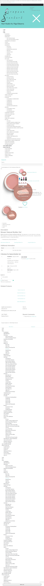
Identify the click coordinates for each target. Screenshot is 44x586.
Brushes (6, 107)
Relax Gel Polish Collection (10, 372)
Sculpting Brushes (10, 111)
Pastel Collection (10, 89)
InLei (3, 329)
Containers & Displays (9, 112)
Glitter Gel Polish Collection (13, 64)
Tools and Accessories (9, 141)
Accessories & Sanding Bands (11, 397)
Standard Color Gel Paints (12, 93)
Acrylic (6, 42)
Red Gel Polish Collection (12, 72)
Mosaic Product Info (6, 147)
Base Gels (9, 46)
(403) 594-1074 (4, 308)
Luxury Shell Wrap (10, 130)
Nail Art (6, 119)
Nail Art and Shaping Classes (13, 39)
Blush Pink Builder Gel (21, 292)
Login (3, 328)
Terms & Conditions (9, 155)
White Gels (9, 54)
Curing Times (6, 448)
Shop (4, 32)
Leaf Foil (8, 129)
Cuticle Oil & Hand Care (8, 412)
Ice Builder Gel (33, 316)
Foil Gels (8, 82)
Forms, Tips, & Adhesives (9, 118)
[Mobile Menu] (36, 27)
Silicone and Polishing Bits (12, 105)
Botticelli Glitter (10, 78)
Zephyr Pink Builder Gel (21, 301)
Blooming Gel (7, 56)
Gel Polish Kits (10, 60)
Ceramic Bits (9, 101)
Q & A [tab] (4, 227)
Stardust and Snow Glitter (12, 136)
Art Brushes (8, 408)
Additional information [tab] (6, 224)
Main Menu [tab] (11, 326)
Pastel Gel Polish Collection (12, 71)
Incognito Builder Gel (31, 242)
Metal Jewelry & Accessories (11, 430)
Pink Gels (9, 50)
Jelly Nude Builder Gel (21, 295)
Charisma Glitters (10, 125)
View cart (35, 8)
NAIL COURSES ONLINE (6, 444)
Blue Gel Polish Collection (10, 361)
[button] (3, 160)
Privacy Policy (8, 154)
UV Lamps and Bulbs (7, 442)
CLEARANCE (6, 332)
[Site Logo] (12, 17)
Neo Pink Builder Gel (21, 298)
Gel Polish (7, 58)
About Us (5, 455)
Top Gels (8, 53)
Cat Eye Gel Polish (8, 57)
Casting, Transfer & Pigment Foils (13, 122)
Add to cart (22, 584)
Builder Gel (6, 343)
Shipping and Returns (9, 152)
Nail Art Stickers (10, 133)
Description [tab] (5, 223)
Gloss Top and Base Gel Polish (13, 65)
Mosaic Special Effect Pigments (13, 123)
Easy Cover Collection (11, 79)
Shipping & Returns (4, 316)
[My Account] (36, 25)
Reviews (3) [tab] (5, 225)
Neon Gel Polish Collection (12, 68)
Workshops (7, 36)
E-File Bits (7, 97)
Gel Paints (7, 75)
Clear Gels (9, 47)
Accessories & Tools (11, 108)
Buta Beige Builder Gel (18, 242)
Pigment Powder (10, 134)
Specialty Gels (8, 350)
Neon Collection (10, 86)
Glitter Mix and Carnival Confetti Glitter (15, 127)
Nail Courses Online (11, 38)
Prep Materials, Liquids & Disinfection (12, 140)
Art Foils (7, 419)
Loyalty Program (8, 148)
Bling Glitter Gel (10, 76)
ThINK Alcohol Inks (9, 94)
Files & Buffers (8, 115)
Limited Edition (9, 83)
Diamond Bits (8, 401)
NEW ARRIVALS (7, 35)
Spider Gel (7, 390)
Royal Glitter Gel (10, 90)
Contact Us (7, 151)
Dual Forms (7, 116)
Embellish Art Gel (9, 379)
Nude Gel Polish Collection (10, 368)
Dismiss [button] (13, 2)
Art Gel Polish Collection (12, 61)
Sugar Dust (9, 137)
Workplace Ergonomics (8, 441)
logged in (27, 258)
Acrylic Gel (7, 43)
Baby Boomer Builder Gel (5, 242)
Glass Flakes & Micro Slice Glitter (14, 126)
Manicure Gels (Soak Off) (12, 49)
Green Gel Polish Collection (12, 67)
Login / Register (4, 314)
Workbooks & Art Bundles (8, 339)
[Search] (1, 164)
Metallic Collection (11, 85)
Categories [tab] (33, 326)
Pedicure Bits (9, 104)
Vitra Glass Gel (8, 96)
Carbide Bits (9, 100)
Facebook (20, 207)
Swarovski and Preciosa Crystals (11, 437)
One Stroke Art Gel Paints (12, 87)
